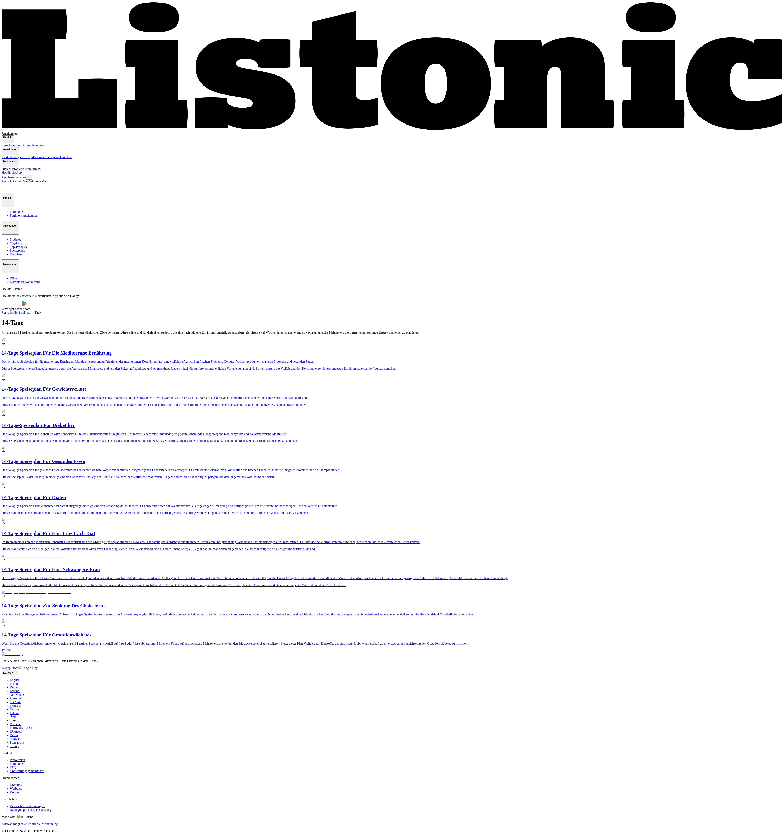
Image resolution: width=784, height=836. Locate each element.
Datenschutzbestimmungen (27, 806)
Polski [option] (14, 683)
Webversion (17, 760)
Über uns (16, 785)
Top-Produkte (36, 157)
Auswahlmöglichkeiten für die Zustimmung (30, 824)
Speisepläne (52, 157)
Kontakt (15, 792)
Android (7, 181)
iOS (15, 181)
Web (26, 181)
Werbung (16, 788)
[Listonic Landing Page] (392, 129)
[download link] (10, 668)
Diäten (6, 169)
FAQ (13, 767)
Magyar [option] (15, 738)
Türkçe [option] (14, 746)
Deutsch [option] (15, 687)
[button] (6, 188)
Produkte (7, 157)
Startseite (7, 312)
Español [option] (15, 691)
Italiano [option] (14, 713)
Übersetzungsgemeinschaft (27, 771)
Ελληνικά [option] (16, 731)
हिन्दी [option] (13, 716)
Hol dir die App (12, 172)
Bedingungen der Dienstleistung (30, 810)
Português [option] (16, 698)
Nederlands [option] (17, 694)
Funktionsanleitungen (30, 145)
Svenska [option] (15, 702)
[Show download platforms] (29, 177)
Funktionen (9, 145)
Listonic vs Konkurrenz (25, 169)
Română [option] (15, 724)
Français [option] (15, 705)
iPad (20, 181)
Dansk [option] (14, 735)
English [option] (15, 680)
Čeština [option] (14, 709)
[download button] (12, 305)
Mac (44, 181)
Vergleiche (20, 157)
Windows (35, 181)
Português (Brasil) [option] (21, 727)
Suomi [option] (14, 720)
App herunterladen (14, 177)
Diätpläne (66, 157)
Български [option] (17, 742)
